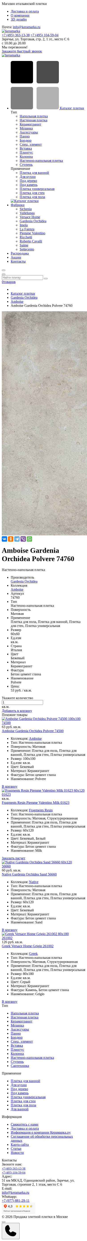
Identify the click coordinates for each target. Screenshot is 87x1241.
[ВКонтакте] (4, 539)
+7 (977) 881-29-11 (15, 1200)
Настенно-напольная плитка (41, 160)
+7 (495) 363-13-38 (16, 35)
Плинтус (26, 152)
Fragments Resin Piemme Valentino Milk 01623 (35, 802)
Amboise (17, 301)
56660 (6, 866)
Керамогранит (30, 124)
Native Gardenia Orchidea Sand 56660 (29, 874)
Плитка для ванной (34, 173)
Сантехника (20, 1066)
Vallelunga (27, 213)
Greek (33, 954)
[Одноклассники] (10, 539)
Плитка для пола (32, 197)
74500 (6, 723)
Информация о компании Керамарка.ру (41, 1132)
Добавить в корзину (17, 711)
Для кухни (28, 177)
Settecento (27, 249)
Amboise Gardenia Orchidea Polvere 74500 (33, 731)
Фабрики (18, 205)
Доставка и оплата (25, 11)
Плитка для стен (32, 193)
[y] (46, 278)
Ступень (26, 164)
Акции (16, 257)
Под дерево (28, 181)
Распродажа (20, 253)
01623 (6, 794)
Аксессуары (29, 132)
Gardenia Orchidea (33, 221)
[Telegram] (17, 539)
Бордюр (25, 140)
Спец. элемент (31, 144)
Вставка (26, 148)
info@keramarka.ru (26, 27)
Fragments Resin (41, 810)
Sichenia (26, 209)
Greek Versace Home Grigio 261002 (28, 946)
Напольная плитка (34, 116)
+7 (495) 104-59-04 (44, 35)
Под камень (28, 185)
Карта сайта (20, 1144)
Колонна (26, 156)
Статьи (16, 1148)
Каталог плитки (71, 108)
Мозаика (26, 128)
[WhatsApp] (29, 539)
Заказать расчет (13, 858)
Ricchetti (26, 237)
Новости (17, 1153)
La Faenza (27, 229)
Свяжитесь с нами (24, 1124)
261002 (7, 938)
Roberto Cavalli (31, 241)
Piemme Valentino (32, 233)
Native (33, 882)
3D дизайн (19, 19)
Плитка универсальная (37, 189)
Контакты (18, 261)
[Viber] (23, 539)
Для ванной (20, 1109)
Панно (25, 136)
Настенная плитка (33, 120)
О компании (20, 15)
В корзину (9, 786)
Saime (24, 245)
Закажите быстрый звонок (22, 51)
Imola (24, 225)
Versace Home (30, 217)
